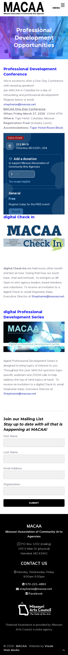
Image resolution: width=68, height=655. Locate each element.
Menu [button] (56, 7)
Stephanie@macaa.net (48, 296)
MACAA (21, 646)
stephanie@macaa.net (19, 104)
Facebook (35, 593)
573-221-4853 (35, 584)
